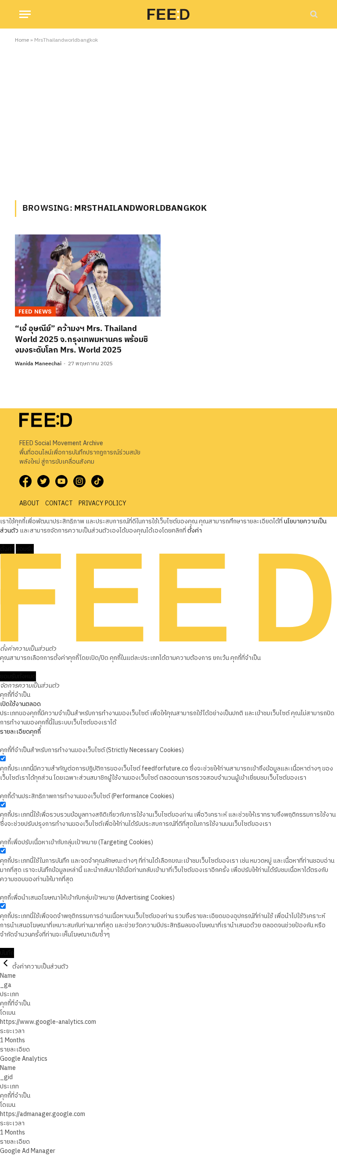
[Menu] (25, 14)
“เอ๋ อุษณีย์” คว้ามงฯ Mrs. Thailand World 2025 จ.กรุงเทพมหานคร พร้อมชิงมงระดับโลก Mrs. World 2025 (81, 340)
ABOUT (29, 503)
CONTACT (59, 503)
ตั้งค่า (194, 531)
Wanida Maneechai (38, 364)
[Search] (313, 14)
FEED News (35, 311)
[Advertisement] (168, 120)
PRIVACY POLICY (102, 503)
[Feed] (168, 14)
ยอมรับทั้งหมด (18, 676)
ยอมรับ (25, 549)
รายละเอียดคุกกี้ (20, 732)
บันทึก (7, 953)
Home (22, 40)
